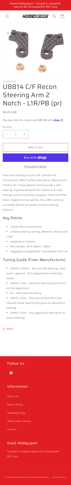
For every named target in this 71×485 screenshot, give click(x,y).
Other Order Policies (19, 421)
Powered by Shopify (39, 477)
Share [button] (9, 328)
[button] (7, 16)
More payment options (35, 166)
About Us (12, 396)
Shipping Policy (16, 412)
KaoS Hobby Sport (21, 477)
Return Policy (15, 404)
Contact (12, 429)
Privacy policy (59, 477)
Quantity (7, 126)
